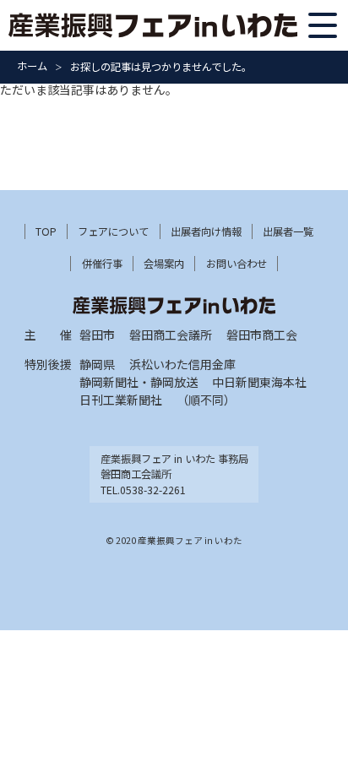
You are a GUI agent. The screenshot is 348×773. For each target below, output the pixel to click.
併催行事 (102, 263)
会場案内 (164, 263)
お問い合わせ (236, 263)
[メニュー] (322, 25)
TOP (46, 231)
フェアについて (113, 231)
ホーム (32, 65)
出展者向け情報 (206, 231)
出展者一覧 (288, 231)
